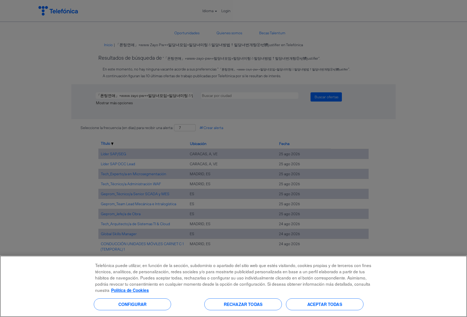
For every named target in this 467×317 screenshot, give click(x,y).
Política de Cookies (130, 290)
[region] (233, 286)
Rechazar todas (243, 304)
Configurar (132, 304)
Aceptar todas (324, 304)
